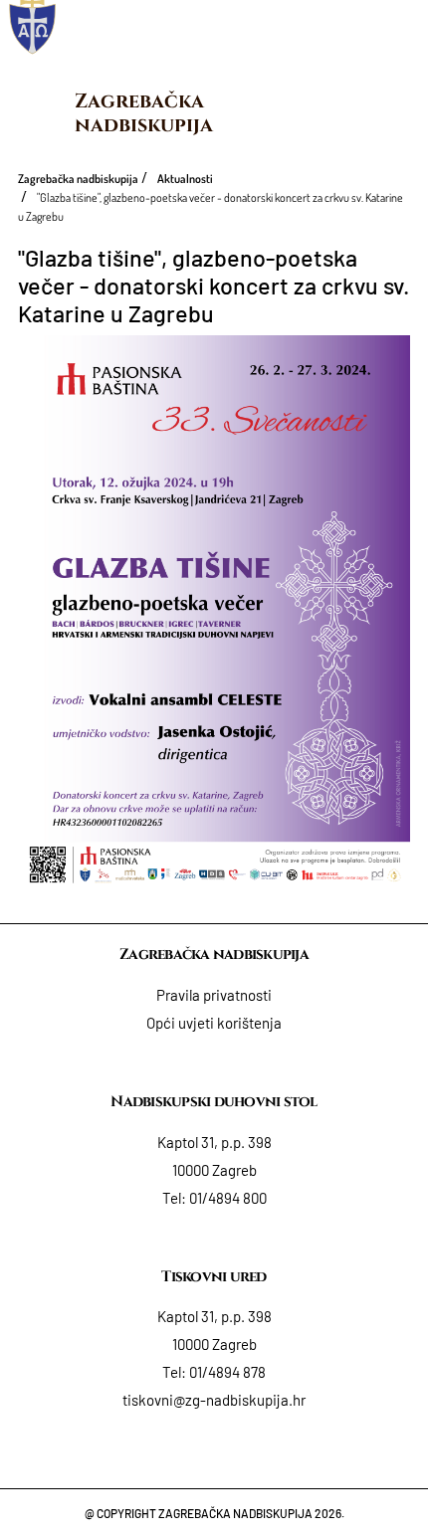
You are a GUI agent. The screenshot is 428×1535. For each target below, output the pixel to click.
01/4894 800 (228, 1198)
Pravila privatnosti (214, 995)
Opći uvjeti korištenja (214, 1023)
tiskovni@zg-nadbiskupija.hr (214, 1400)
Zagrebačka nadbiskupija (144, 113)
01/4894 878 (227, 1372)
